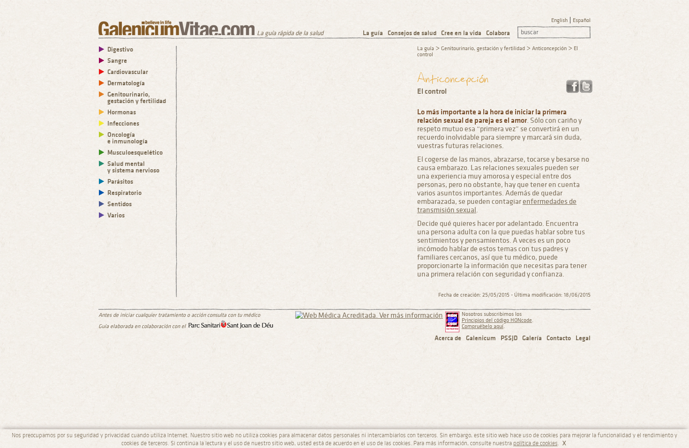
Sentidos (119, 204)
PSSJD (509, 338)
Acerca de (447, 338)
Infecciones (123, 123)
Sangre (117, 60)
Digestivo (120, 49)
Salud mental (133, 167)
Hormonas (121, 112)
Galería (532, 338)
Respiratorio (124, 192)
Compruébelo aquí (482, 326)
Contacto (559, 338)
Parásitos (120, 181)
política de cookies (535, 443)
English (559, 20)
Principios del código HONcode (497, 320)
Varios (116, 215)
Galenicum (481, 338)
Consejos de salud (412, 33)
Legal (583, 338)
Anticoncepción (549, 48)
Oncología (127, 138)
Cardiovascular (127, 71)
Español (582, 20)
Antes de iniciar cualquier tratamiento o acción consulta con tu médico (179, 315)
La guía (373, 33)
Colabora (498, 33)
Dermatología (126, 83)
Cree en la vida (461, 33)
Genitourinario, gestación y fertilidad (483, 48)
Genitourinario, (136, 98)
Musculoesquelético (135, 152)
